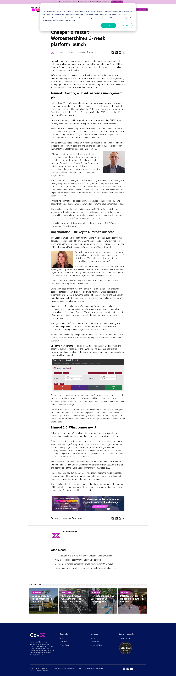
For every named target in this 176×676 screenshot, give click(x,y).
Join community (141, 9)
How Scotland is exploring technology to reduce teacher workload (84, 556)
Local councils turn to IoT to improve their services (43, 599)
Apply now (117, 2)
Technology (36, 592)
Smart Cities (66, 592)
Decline (125, 25)
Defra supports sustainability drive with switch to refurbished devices (85, 568)
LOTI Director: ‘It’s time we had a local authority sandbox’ (132, 599)
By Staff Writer (70, 531)
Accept (108, 25)
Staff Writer (59, 52)
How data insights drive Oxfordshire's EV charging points (102, 599)
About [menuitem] (62, 638)
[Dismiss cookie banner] (132, 7)
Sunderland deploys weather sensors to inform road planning (71, 599)
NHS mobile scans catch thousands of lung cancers (78, 560)
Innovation (125, 592)
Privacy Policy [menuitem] (64, 645)
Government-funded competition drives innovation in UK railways (84, 564)
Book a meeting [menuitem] (95, 642)
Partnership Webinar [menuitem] (96, 645)
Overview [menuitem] (92, 638)
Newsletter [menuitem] (63, 642)
